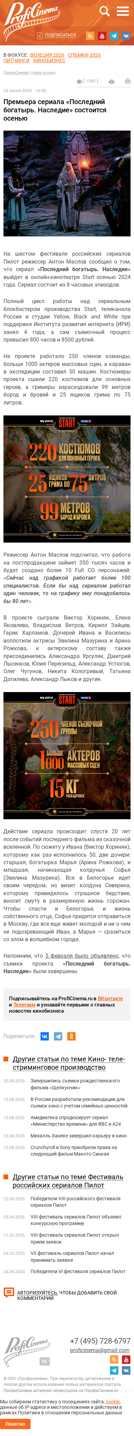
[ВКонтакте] (45, 1036)
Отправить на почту (128, 81)
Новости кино (43, 72)
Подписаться (60, 35)
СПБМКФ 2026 (84, 55)
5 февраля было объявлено (82, 956)
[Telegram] (58, 1036)
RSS (90, 35)
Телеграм (24, 1005)
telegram (114, 35)
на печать (111, 82)
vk (126, 35)
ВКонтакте (110, 998)
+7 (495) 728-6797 (100, 1341)
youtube (102, 35)
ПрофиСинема (16, 72)
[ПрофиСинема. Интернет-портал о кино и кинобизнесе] (31, 14)
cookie (113, 1401)
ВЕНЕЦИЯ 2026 (47, 55)
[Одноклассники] (71, 1036)
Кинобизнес (49, 60)
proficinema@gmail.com (100, 1350)
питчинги (16, 60)
